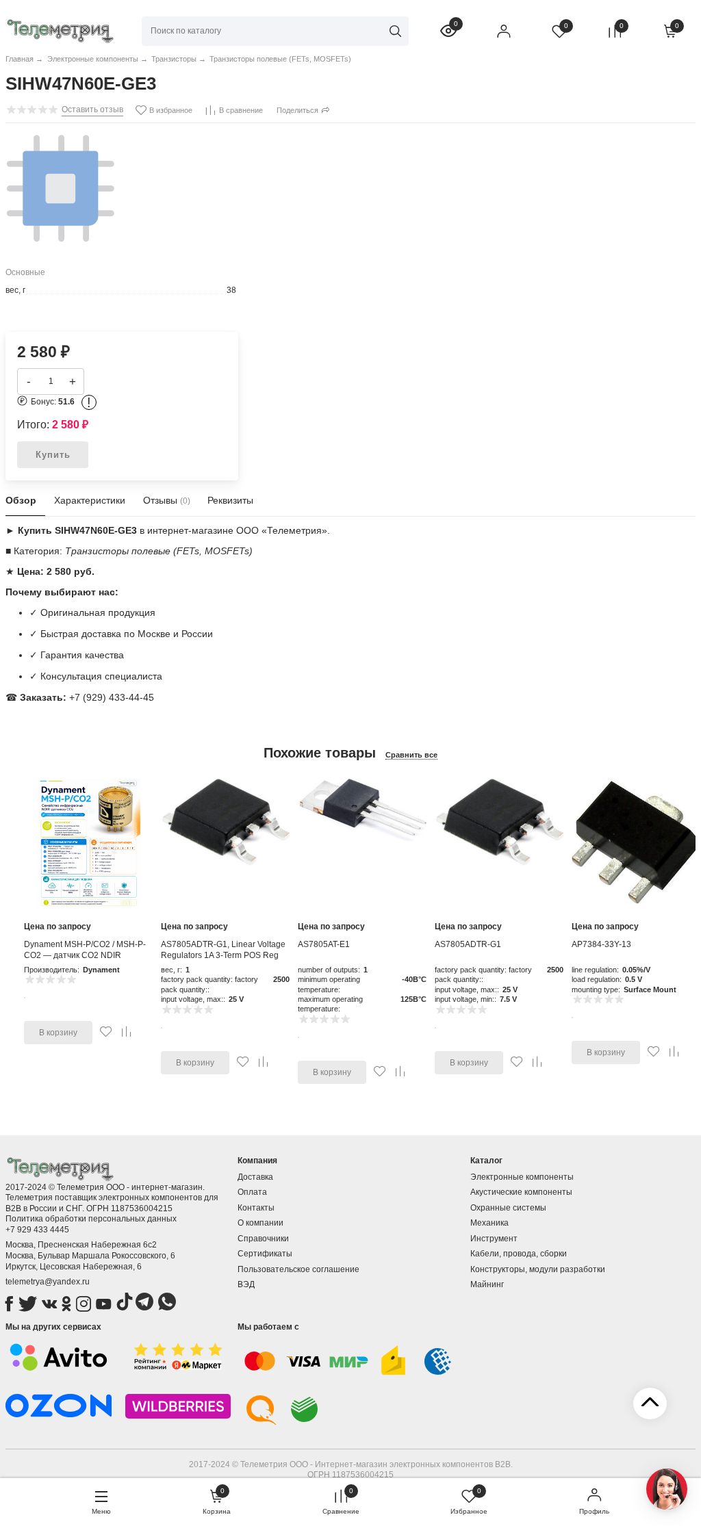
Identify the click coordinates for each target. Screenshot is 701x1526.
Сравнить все (411, 755)
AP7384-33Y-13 (601, 944)
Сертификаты (265, 1253)
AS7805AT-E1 (324, 944)
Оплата (252, 1192)
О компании (260, 1223)
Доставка (255, 1177)
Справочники (263, 1238)
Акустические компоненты (521, 1192)
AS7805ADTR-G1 (468, 944)
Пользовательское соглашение (298, 1269)
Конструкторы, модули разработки (537, 1269)
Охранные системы (508, 1208)
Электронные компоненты (522, 1177)
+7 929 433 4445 (37, 1229)
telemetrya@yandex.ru (47, 1281)
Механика (489, 1223)
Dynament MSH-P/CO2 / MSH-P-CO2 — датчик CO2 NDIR (85, 950)
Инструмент (494, 1238)
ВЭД (246, 1284)
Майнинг (487, 1284)
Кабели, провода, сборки (518, 1253)
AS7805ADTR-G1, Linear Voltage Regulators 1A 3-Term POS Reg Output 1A (223, 955)
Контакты (256, 1208)
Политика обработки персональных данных (91, 1219)
